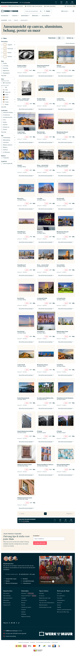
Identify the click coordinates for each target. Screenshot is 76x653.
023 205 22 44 (24, 574)
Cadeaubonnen (27, 583)
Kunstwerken (4, 15)
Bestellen (25, 579)
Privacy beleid (55, 642)
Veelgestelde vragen (11, 579)
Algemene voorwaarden (23, 642)
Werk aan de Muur (63, 591)
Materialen (35, 15)
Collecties (14, 15)
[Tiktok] (19, 623)
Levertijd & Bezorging (28, 581)
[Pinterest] (12, 623)
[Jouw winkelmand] (73, 11)
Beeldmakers (24, 15)
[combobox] (31, 11)
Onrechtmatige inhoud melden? (43, 642)
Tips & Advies (45, 15)
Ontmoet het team (46, 581)
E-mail (33, 574)
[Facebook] (14, 623)
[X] (16, 623)
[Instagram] (9, 623)
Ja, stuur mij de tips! (40, 543)
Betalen (8, 581)
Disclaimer (32, 642)
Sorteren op (70, 38)
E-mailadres (36, 535)
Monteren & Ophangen (12, 583)
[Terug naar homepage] (9, 11)
